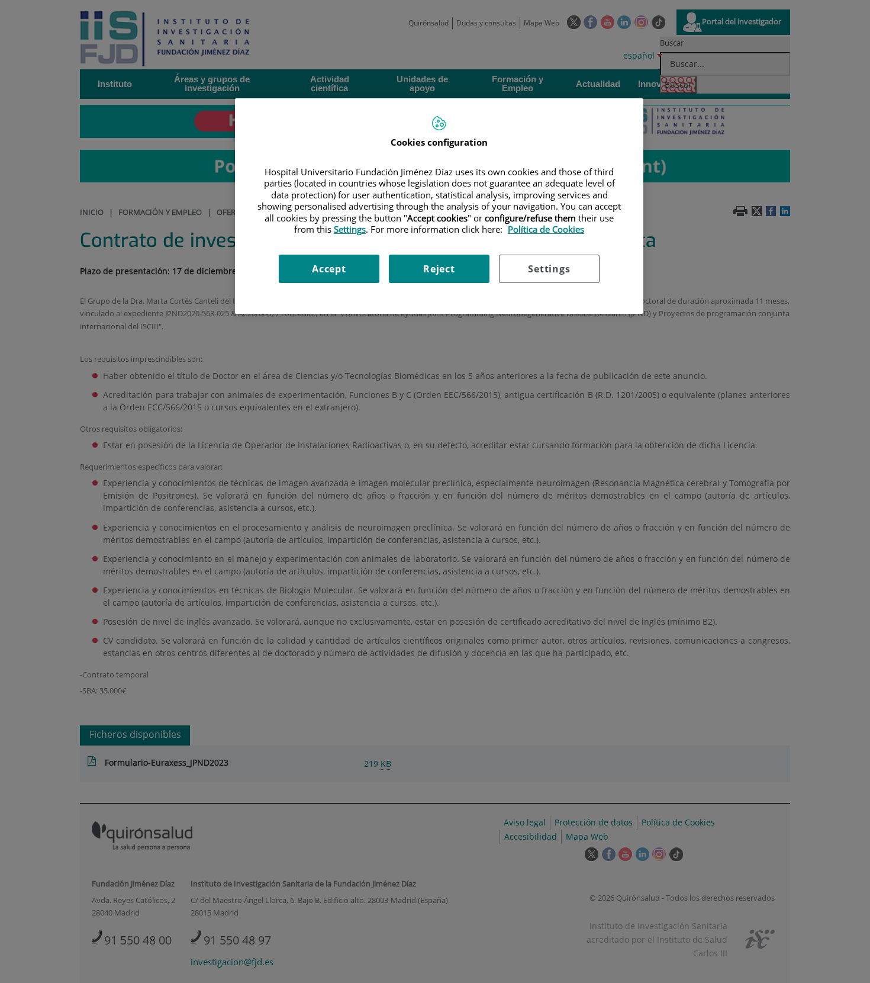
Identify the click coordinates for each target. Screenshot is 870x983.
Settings (549, 268)
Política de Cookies (546, 229)
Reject (439, 268)
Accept (329, 268)
